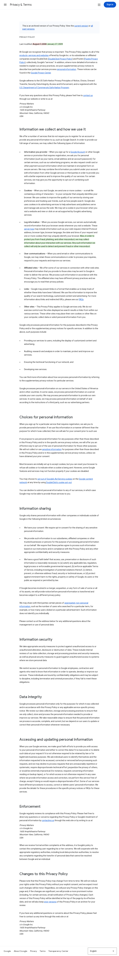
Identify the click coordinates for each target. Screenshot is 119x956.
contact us (88, 95)
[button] (5, 4)
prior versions (50, 902)
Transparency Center (58, 951)
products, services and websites (34, 55)
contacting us (48, 820)
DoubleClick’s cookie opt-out (59, 482)
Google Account (78, 152)
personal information (66, 69)
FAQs (81, 299)
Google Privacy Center (41, 73)
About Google (20, 951)
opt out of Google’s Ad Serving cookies (54, 479)
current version (81, 26)
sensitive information (52, 449)
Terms (42, 951)
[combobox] (102, 951)
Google (7, 951)
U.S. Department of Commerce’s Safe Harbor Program (44, 87)
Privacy (33, 951)
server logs (29, 229)
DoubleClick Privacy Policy (60, 59)
